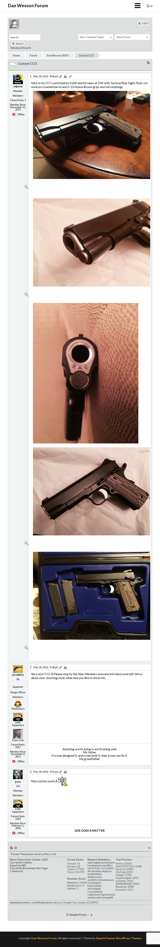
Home (16, 55)
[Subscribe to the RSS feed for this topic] (148, 62)
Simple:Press (77, 914)
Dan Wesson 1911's (58, 55)
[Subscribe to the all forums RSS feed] (11, 847)
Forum (33, 55)
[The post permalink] (61, 76)
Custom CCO (86, 55)
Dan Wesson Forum (28, 5)
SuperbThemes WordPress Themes (119, 938)
